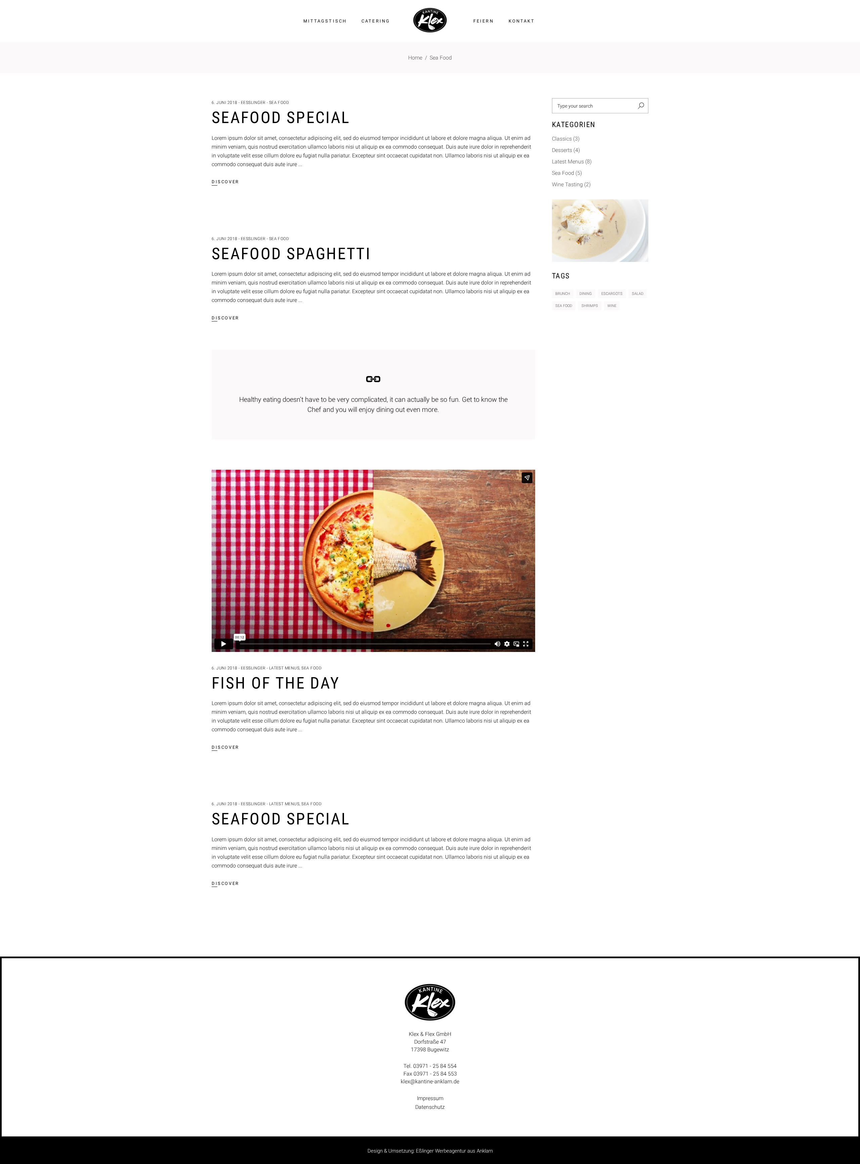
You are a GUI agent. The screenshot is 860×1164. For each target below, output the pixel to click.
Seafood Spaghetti (291, 253)
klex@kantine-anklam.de (430, 1081)
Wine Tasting (567, 184)
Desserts (562, 150)
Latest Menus (284, 668)
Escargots (611, 294)
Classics (562, 138)
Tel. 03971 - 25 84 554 (430, 1066)
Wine (611, 306)
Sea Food (279, 102)
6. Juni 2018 (225, 102)
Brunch (562, 294)
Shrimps (590, 306)
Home (415, 57)
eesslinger (253, 102)
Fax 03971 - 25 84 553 (430, 1074)
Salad (637, 294)
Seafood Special (281, 117)
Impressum (430, 1098)
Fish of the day (276, 683)
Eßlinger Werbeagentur (441, 1151)
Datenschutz (430, 1107)
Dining (585, 294)
